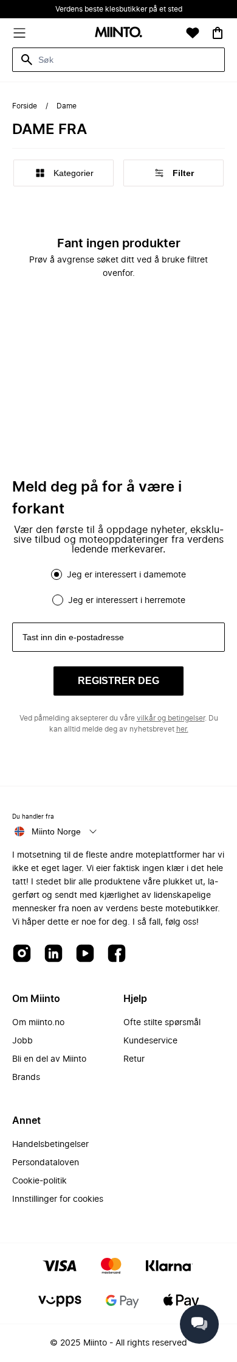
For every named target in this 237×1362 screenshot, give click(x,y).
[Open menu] (19, 33)
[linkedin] (53, 954)
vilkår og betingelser (171, 718)
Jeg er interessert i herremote (126, 600)
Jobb (22, 1041)
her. (182, 729)
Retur (134, 1059)
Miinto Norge (56, 831)
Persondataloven (45, 1163)
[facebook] (116, 954)
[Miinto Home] (118, 33)
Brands (26, 1077)
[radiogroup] (118, 587)
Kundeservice (150, 1041)
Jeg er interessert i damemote (126, 575)
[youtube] (85, 954)
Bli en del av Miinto (49, 1059)
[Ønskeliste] (192, 33)
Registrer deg (118, 681)
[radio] (56, 574)
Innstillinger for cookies (57, 1199)
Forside (24, 106)
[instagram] (22, 954)
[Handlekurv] (217, 33)
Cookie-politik (39, 1181)
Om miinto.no (38, 1022)
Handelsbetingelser (50, 1144)
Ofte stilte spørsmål (162, 1022)
